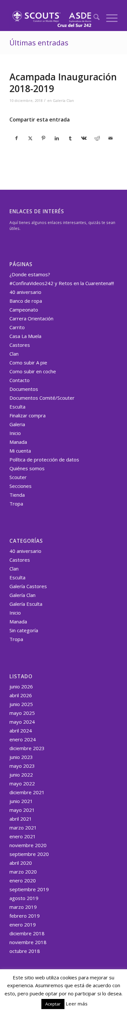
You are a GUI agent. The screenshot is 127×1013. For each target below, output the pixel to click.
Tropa (16, 503)
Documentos (23, 389)
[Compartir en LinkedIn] (57, 138)
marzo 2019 (23, 907)
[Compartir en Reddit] (97, 138)
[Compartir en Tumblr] (70, 138)
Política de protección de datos (44, 459)
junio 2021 (21, 801)
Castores (19, 345)
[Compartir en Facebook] (16, 138)
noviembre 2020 (28, 845)
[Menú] (109, 18)
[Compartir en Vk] (83, 138)
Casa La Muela (25, 336)
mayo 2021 (22, 810)
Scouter (18, 477)
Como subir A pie (28, 362)
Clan (14, 353)
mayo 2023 (22, 766)
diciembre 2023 (27, 748)
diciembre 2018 (27, 933)
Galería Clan (63, 100)
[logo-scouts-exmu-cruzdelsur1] (52, 18)
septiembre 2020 (29, 854)
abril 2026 (20, 695)
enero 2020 (22, 880)
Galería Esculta (25, 604)
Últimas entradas (38, 42)
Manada (18, 442)
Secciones (20, 486)
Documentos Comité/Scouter (42, 397)
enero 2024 (22, 739)
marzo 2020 (23, 871)
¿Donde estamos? (29, 274)
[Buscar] (93, 18)
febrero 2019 (24, 915)
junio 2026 (21, 686)
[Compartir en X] (29, 138)
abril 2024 (20, 730)
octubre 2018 (24, 951)
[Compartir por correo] (110, 138)
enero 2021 (22, 836)
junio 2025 (21, 704)
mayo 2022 (22, 783)
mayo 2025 (22, 713)
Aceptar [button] (53, 1004)
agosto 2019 (23, 898)
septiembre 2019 (29, 889)
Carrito (17, 327)
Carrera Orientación (31, 318)
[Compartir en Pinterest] (43, 138)
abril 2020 (20, 863)
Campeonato (23, 309)
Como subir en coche (32, 371)
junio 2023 (21, 757)
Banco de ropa (25, 300)
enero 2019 (22, 924)
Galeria (17, 424)
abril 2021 (20, 818)
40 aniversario (25, 292)
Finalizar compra (27, 415)
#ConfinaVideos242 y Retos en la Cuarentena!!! (61, 283)
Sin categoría (23, 630)
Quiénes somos (27, 468)
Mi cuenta (20, 450)
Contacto (19, 380)
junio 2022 (21, 774)
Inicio (15, 433)
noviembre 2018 (28, 942)
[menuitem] (93, 18)
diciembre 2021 (27, 792)
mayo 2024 (22, 721)
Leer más (77, 1003)
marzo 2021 (23, 827)
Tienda (17, 494)
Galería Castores (28, 586)
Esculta (17, 406)
